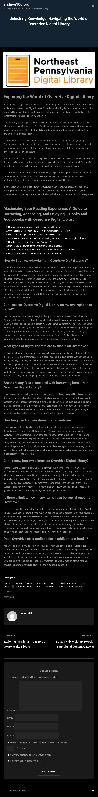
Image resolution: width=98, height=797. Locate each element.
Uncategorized (10, 578)
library (83, 583)
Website (11, 735)
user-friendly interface (74, 586)
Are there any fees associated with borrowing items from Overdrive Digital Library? (47, 238)
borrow (29, 583)
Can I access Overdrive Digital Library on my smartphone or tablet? (39, 231)
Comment (12, 710)
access (8, 583)
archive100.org (16, 4)
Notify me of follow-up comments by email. (30, 755)
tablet (60, 586)
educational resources (68, 583)
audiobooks (19, 583)
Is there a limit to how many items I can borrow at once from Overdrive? (42, 249)
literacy (8, 586)
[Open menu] (92, 6)
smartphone (50, 586)
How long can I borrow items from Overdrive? (29, 242)
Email (10, 726)
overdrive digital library (23, 586)
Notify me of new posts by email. (25, 760)
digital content (41, 583)
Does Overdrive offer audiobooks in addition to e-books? (34, 253)
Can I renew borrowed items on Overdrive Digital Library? (35, 246)
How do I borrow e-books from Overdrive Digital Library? (34, 227)
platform (38, 586)
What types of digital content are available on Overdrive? (34, 234)
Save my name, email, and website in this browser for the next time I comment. (38, 742)
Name (10, 717)
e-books (54, 583)
